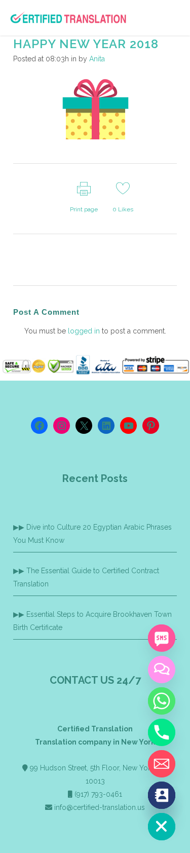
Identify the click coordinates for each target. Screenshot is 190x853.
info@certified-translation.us (99, 807)
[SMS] (161, 638)
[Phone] (161, 732)
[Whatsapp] (161, 701)
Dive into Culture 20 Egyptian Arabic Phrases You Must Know (92, 533)
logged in (84, 331)
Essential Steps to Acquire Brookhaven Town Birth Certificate (92, 621)
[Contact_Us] (161, 795)
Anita (97, 59)
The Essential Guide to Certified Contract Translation (86, 577)
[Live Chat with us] (161, 669)
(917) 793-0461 (98, 794)
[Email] (161, 763)
